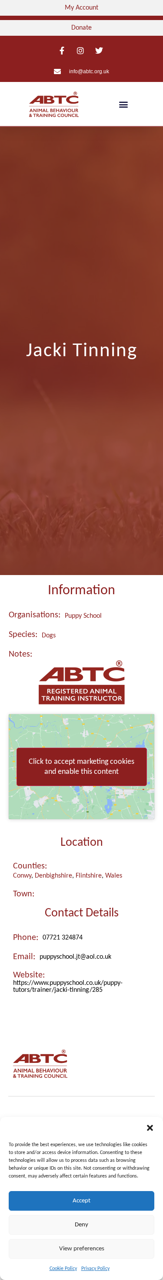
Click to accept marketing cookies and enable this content (81, 767)
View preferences (81, 1249)
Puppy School (83, 616)
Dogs (49, 635)
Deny (81, 1225)
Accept (81, 1201)
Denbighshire (53, 875)
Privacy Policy (95, 1268)
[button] (150, 1127)
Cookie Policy (63, 1268)
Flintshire (89, 875)
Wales (113, 875)
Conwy (22, 875)
